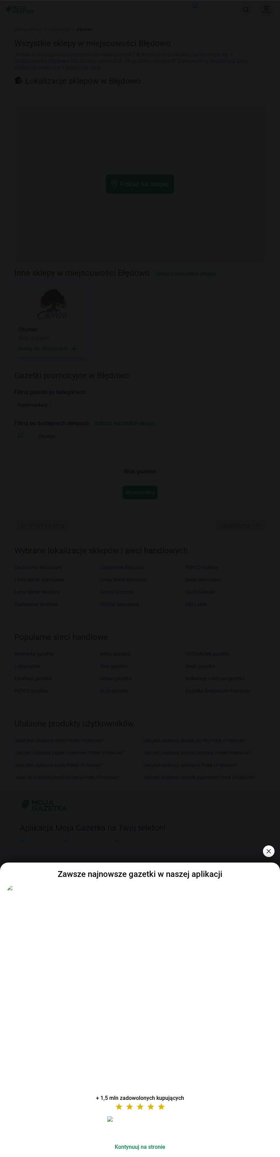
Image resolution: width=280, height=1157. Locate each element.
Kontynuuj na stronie (140, 1147)
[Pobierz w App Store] (140, 1127)
